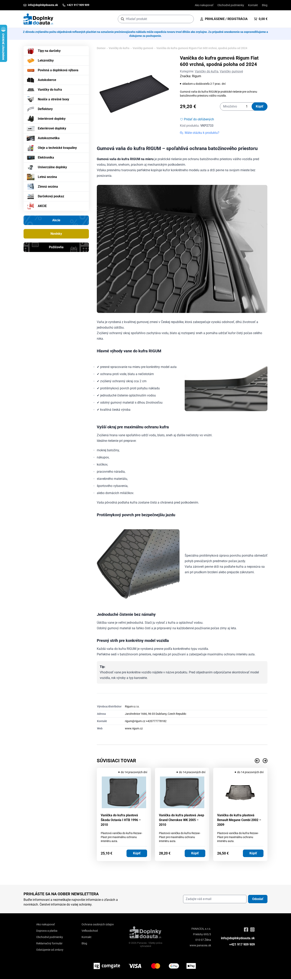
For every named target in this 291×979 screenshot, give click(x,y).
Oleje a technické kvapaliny (57, 148)
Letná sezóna (47, 177)
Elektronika (46, 157)
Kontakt (253, 5)
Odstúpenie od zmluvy (49, 949)
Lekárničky (46, 60)
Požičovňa (56, 247)
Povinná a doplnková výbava (58, 70)
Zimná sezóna (48, 186)
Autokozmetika (49, 138)
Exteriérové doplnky (52, 128)
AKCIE (42, 206)
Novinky (56, 234)
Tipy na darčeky (49, 51)
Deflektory (45, 109)
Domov (101, 48)
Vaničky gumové (143, 48)
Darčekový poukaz (51, 196)
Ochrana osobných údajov (98, 924)
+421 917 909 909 (242, 944)
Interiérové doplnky (52, 119)
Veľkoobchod (90, 930)
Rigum (196, 76)
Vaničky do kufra (50, 89)
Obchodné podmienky (230, 5)
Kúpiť (259, 106)
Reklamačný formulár (49, 943)
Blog (264, 5)
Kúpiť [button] (137, 853)
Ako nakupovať (204, 5)
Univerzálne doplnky (52, 167)
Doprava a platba (46, 930)
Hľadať (189, 19)
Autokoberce (47, 80)
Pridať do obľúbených (199, 119)
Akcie (56, 220)
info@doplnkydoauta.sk (238, 938)
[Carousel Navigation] (182, 760)
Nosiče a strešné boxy (53, 99)
